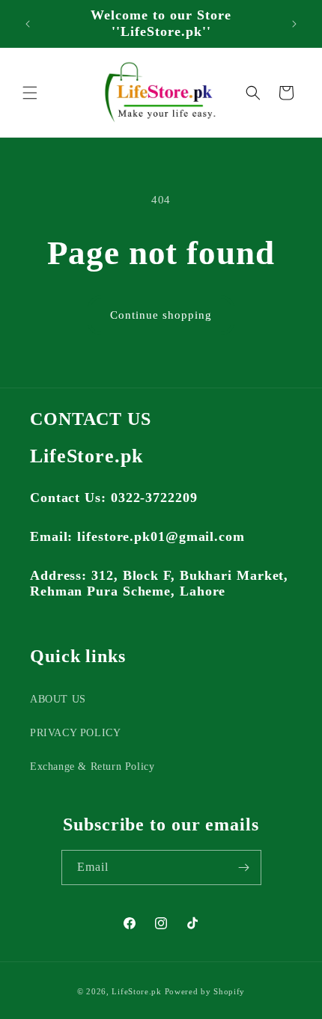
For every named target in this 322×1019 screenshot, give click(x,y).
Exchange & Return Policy (92, 766)
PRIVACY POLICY (75, 732)
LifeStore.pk (136, 991)
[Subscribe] (244, 867)
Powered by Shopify (205, 991)
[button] (29, 92)
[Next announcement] (294, 23)
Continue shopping (161, 315)
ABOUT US (58, 699)
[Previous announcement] (27, 23)
